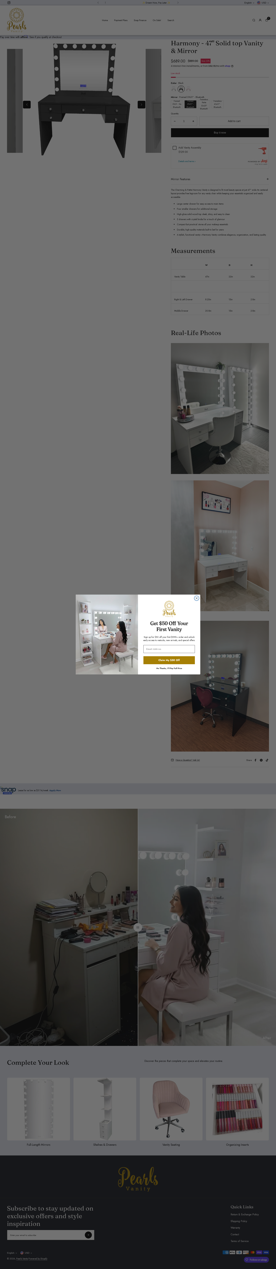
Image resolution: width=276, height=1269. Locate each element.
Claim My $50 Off (169, 660)
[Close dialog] (196, 598)
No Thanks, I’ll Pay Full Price (169, 667)
